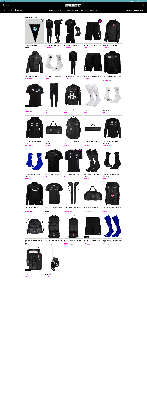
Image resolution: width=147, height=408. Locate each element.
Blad (61, 10)
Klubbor (57, 10)
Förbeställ (50, 10)
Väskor (86, 10)
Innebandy (9, 10)
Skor (72, 10)
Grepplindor (67, 10)
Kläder (81, 10)
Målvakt (76, 10)
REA (96, 10)
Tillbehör (91, 10)
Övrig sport (20, 10)
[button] (143, 5)
